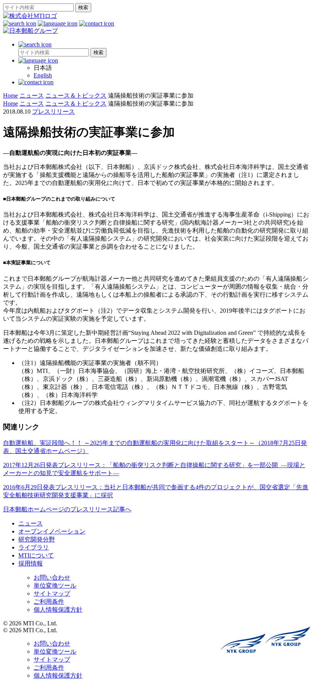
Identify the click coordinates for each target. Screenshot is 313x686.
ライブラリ (33, 547)
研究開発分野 (36, 539)
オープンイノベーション (52, 531)
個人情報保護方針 (58, 609)
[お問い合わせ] (96, 23)
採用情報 (30, 563)
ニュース (30, 523)
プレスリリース (53, 111)
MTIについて (36, 555)
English (43, 75)
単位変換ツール (55, 585)
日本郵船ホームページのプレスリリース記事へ (67, 509)
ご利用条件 (49, 601)
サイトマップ (52, 593)
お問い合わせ (52, 577)
